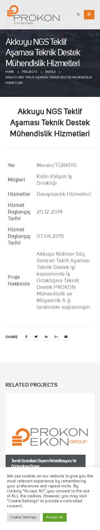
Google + (56, 337)
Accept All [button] (54, 517)
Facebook (26, 337)
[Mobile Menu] (89, 14)
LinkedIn (46, 337)
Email (66, 337)
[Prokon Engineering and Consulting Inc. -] (33, 14)
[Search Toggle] (78, 15)
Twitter (36, 337)
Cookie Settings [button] (23, 517)
